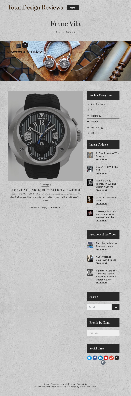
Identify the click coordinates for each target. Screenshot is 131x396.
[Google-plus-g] (111, 358)
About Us (71, 384)
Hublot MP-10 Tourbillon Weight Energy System (106, 183)
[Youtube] (106, 358)
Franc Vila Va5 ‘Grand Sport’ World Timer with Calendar (45, 190)
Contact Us (82, 384)
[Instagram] (117, 358)
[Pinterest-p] (103, 362)
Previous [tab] (6, 61)
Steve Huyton (54, 208)
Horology (45, 185)
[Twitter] (89, 358)
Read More (101, 159)
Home (59, 32)
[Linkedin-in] (100, 358)
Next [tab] (124, 61)
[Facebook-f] (95, 358)
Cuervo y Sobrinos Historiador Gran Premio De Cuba (106, 214)
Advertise (55, 384)
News (63, 384)
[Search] (115, 307)
